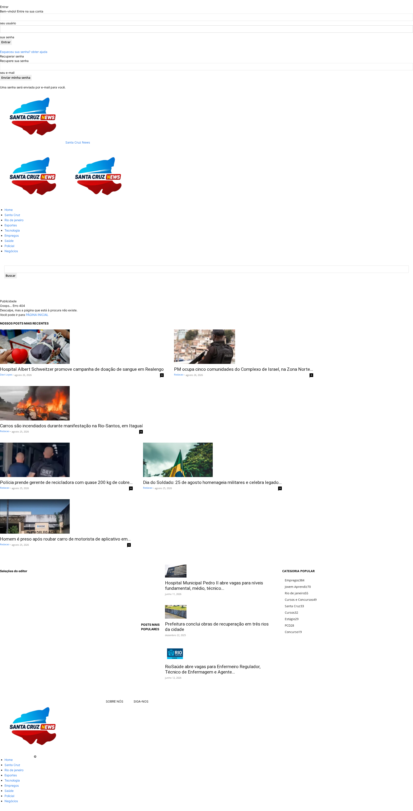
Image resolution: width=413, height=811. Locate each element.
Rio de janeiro (14, 220)
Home (9, 210)
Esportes (11, 225)
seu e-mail (7, 72)
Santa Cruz (12, 215)
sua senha (7, 37)
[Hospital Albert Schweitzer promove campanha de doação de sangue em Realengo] (82, 346)
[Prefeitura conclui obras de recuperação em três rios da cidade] (218, 612)
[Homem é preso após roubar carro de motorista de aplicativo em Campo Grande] (65, 516)
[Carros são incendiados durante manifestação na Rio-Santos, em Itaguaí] (71, 403)
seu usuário (8, 23)
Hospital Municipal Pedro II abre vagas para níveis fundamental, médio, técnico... (214, 585)
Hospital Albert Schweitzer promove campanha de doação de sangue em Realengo (82, 369)
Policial (9, 246)
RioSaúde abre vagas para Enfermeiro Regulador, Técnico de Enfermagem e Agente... (212, 669)
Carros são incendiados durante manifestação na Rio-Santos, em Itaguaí (71, 425)
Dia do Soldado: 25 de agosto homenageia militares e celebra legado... (212, 482)
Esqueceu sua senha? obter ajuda (23, 52)
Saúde (9, 241)
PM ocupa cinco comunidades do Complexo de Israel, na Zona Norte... (243, 369)
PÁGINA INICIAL (37, 315)
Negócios (11, 251)
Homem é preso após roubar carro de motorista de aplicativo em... (65, 539)
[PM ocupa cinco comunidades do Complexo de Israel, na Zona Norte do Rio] (243, 346)
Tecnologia (12, 230)
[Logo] (32, 202)
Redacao (178, 374)
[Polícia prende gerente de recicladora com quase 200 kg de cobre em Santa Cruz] (66, 460)
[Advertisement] (95, 292)
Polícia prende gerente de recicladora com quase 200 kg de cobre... (66, 482)
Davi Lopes (6, 374)
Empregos (12, 235)
